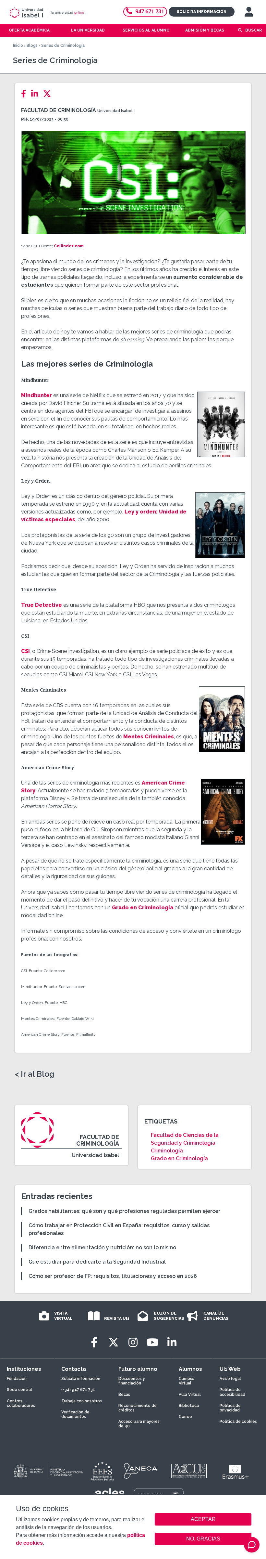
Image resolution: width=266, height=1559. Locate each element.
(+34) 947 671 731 (78, 1389)
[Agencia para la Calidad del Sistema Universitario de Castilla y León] (188, 1471)
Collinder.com (69, 246)
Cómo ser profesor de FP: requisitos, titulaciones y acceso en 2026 (113, 1276)
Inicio (18, 45)
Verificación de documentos (75, 1414)
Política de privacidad (230, 1407)
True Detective (41, 605)
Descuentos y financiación (131, 1380)
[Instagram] (133, 1342)
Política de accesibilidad (232, 1392)
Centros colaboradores (21, 1403)
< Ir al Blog (34, 1074)
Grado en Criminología (142, 907)
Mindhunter (36, 395)
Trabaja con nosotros (81, 1401)
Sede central (19, 1389)
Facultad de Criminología (58, 110)
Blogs (32, 45)
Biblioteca (189, 1405)
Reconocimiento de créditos (137, 1407)
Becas (124, 1394)
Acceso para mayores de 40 (139, 1423)
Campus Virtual (186, 1380)
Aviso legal (230, 1378)
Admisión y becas (204, 30)
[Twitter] (49, 94)
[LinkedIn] (36, 94)
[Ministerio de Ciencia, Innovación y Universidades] (48, 1471)
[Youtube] (152, 1342)
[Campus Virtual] (249, 12)
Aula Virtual (190, 1394)
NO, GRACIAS (203, 1538)
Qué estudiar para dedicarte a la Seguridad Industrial (97, 1262)
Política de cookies (238, 1421)
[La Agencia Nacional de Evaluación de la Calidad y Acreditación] (140, 1471)
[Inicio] (56, 12)
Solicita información (201, 11)
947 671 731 (149, 11)
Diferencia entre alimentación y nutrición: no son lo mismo (102, 1247)
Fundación (17, 1378)
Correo (185, 1416)
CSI (25, 651)
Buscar (253, 30)
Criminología (167, 1151)
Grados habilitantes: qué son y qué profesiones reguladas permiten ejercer (124, 1211)
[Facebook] (25, 94)
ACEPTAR (203, 1519)
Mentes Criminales (148, 737)
